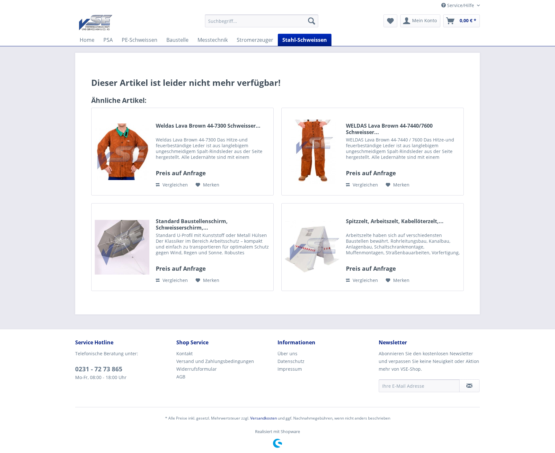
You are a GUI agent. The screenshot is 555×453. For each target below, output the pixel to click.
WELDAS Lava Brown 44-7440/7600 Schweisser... (389, 128)
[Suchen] (311, 20)
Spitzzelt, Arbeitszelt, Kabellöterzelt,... (395, 221)
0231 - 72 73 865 (98, 369)
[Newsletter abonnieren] (469, 385)
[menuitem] (261, 20)
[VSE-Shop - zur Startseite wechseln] (95, 22)
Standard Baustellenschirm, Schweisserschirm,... (192, 224)
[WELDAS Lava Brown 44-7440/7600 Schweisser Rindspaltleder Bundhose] (312, 151)
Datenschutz (291, 361)
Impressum (290, 369)
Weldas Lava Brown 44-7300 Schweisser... (208, 125)
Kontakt (184, 353)
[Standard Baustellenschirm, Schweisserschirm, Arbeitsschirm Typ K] (122, 247)
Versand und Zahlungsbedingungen (215, 361)
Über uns (287, 353)
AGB (180, 377)
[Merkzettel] (390, 20)
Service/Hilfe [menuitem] (460, 5)
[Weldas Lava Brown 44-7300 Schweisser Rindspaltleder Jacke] (122, 151)
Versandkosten (263, 418)
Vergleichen (174, 185)
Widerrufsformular (196, 369)
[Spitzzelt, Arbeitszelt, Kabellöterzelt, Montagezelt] (312, 247)
